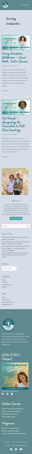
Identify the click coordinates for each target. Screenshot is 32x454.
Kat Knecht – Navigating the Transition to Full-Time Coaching (14, 125)
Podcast (4, 66)
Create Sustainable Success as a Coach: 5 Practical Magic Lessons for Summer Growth (15, 255)
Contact (8, 445)
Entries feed (5, 300)
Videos (4, 287)
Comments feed (7, 302)
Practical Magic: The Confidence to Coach (15, 246)
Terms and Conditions (19, 445)
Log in (4, 297)
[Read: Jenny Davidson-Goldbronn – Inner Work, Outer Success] (16, 42)
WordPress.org (6, 304)
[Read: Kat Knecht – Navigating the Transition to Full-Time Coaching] (16, 107)
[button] (16, 218)
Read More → (6, 90)
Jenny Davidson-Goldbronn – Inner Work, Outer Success (15, 58)
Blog (3, 280)
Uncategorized (6, 285)
